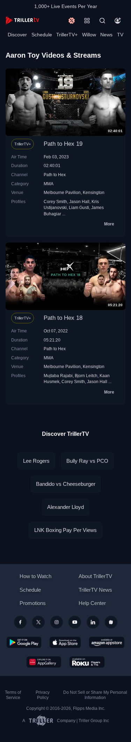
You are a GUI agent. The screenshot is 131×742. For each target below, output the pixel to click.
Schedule (41, 34)
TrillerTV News (95, 590)
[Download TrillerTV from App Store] (65, 642)
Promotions (33, 603)
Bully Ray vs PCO (87, 461)
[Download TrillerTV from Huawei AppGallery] (44, 662)
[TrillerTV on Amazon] (106, 642)
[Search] (102, 20)
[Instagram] (56, 622)
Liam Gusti (79, 207)
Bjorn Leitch (86, 375)
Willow (89, 34)
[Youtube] (74, 622)
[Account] (117, 20)
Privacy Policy (43, 695)
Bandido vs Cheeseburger (65, 484)
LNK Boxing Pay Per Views (65, 530)
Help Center (92, 603)
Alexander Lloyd (65, 507)
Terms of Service (13, 695)
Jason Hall (79, 201)
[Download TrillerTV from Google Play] (24, 642)
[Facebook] (20, 622)
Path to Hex (55, 174)
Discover (17, 34)
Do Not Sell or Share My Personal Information (95, 695)
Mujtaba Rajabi (58, 375)
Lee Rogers (36, 461)
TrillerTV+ (67, 34)
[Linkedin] (93, 622)
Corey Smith (55, 201)
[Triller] (111, 622)
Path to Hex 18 (63, 318)
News (106, 34)
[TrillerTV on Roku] (87, 662)
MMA (48, 183)
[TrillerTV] (22, 20)
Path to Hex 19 (63, 144)
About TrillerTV (95, 576)
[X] (38, 622)
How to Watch (35, 576)
